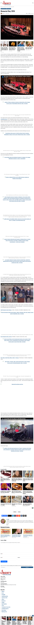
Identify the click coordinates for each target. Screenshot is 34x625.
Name (2, 553)
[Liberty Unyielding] (7, 3)
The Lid (3, 605)
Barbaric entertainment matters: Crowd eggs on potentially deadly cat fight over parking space (6, 535)
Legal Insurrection (4, 597)
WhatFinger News (4, 611)
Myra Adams (3, 584)
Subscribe (27, 567)
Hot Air (3, 593)
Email (2, 557)
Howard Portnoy (3, 577)
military (15, 511)
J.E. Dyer (3, 13)
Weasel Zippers (4, 610)
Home (2, 6)
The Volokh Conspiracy (5, 608)
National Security (5, 6)
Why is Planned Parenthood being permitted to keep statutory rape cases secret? (27, 535)
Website (19, 557)
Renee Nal (2, 582)
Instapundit (3, 594)
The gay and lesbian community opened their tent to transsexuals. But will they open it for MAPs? (16, 535)
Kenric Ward (14, 584)
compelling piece (4, 119)
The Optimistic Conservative (6, 607)
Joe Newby (10, 584)
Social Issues (9, 8)
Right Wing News (4, 603)
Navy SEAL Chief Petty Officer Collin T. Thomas (10, 357)
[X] (8, 524)
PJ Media (3, 602)
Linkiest (3, 599)
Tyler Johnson (3, 587)
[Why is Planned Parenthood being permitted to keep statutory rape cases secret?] (28, 531)
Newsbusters (4, 600)
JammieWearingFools (5, 596)
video (19, 511)
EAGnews (3, 591)
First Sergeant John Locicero (6, 336)
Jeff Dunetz (6, 584)
